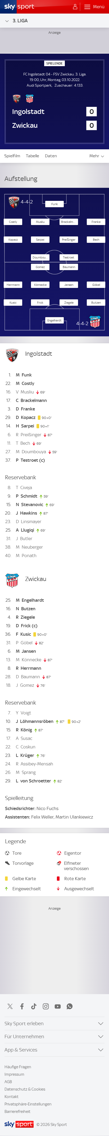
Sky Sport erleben (24, 1023)
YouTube (57, 1006)
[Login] (75, 7)
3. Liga (20, 20)
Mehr (94, 155)
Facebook (22, 1006)
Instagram (45, 1006)
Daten (51, 155)
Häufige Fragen (17, 1067)
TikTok (33, 1006)
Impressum (14, 1074)
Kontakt (11, 1096)
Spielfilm (12, 155)
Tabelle (32, 155)
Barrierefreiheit (17, 1111)
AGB (8, 1081)
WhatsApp (69, 1006)
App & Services (20, 1050)
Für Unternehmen (24, 1036)
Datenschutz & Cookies (24, 1089)
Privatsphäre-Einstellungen (28, 1104)
